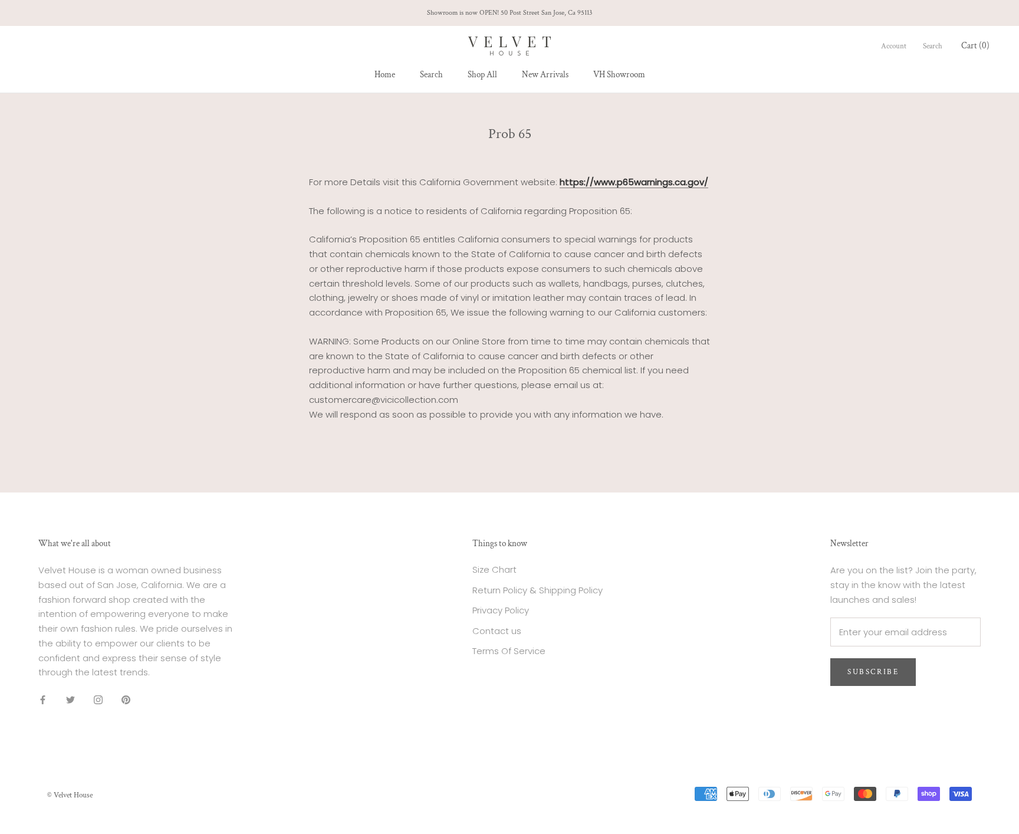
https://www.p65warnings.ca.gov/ (634, 182)
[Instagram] (98, 699)
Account (893, 46)
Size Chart (494, 569)
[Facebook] (42, 699)
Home (384, 74)
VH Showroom (619, 74)
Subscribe (873, 672)
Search (431, 74)
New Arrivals (545, 74)
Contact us (496, 631)
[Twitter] (70, 699)
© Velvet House (70, 795)
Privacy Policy (500, 610)
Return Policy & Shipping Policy (537, 590)
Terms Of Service (508, 651)
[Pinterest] (125, 699)
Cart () (975, 45)
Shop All (482, 74)
